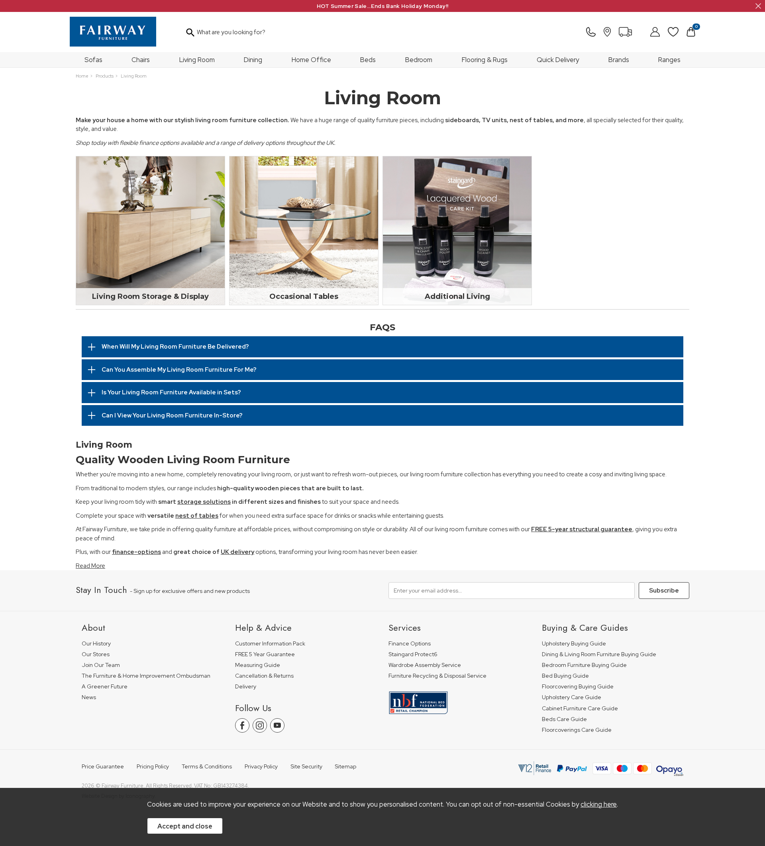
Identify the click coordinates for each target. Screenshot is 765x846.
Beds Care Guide (564, 719)
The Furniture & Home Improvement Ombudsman (146, 676)
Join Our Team (101, 665)
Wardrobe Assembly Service (424, 665)
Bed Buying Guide (565, 676)
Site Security (306, 766)
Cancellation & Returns (264, 676)
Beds (368, 59)
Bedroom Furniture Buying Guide (584, 665)
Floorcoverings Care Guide (577, 730)
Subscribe (664, 591)
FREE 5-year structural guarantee (581, 529)
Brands (618, 59)
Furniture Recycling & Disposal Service (437, 676)
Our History (96, 643)
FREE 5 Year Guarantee (265, 654)
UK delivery (237, 552)
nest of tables (196, 516)
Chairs (140, 59)
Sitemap (345, 766)
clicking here (599, 804)
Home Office (311, 59)
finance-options (136, 552)
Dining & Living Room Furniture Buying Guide (599, 654)
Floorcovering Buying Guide (578, 686)
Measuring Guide (257, 665)
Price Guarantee (103, 766)
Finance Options (409, 643)
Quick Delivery (558, 59)
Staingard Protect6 (412, 654)
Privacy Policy (261, 766)
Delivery (245, 686)
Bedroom (418, 59)
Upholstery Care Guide (571, 697)
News (89, 697)
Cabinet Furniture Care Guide (580, 708)
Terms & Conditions (207, 766)
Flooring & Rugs (485, 59)
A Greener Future (105, 686)
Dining (253, 59)
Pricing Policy (153, 766)
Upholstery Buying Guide (574, 643)
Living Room (197, 59)
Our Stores (96, 654)
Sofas (93, 59)
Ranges (669, 59)
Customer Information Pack (270, 643)
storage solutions (204, 502)
